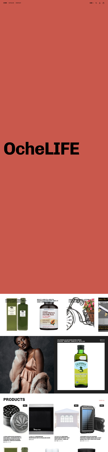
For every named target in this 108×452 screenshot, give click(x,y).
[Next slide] (102, 366)
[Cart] (103, 3)
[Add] (102, 387)
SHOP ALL (102, 400)
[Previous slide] (59, 366)
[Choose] (50, 432)
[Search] (96, 3)
